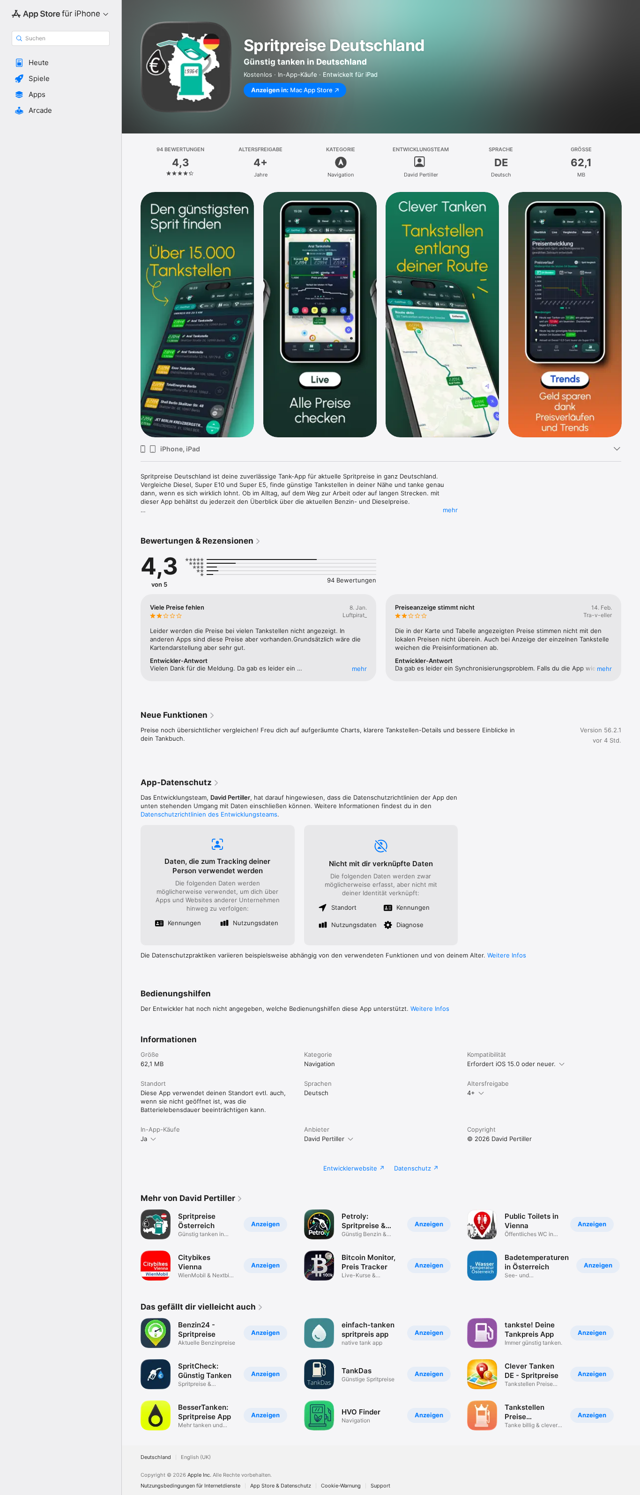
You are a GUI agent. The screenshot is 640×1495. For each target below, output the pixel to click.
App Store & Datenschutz (280, 1485)
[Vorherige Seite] (131, 638)
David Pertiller (324, 1138)
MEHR (359, 668)
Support (380, 1485)
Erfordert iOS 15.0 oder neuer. (511, 1064)
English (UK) (196, 1457)
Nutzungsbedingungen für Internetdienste (190, 1485)
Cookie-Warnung (341, 1485)
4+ (471, 1093)
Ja (144, 1138)
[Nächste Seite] (630, 638)
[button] (60, 63)
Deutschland (156, 1457)
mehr (450, 510)
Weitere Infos (506, 955)
